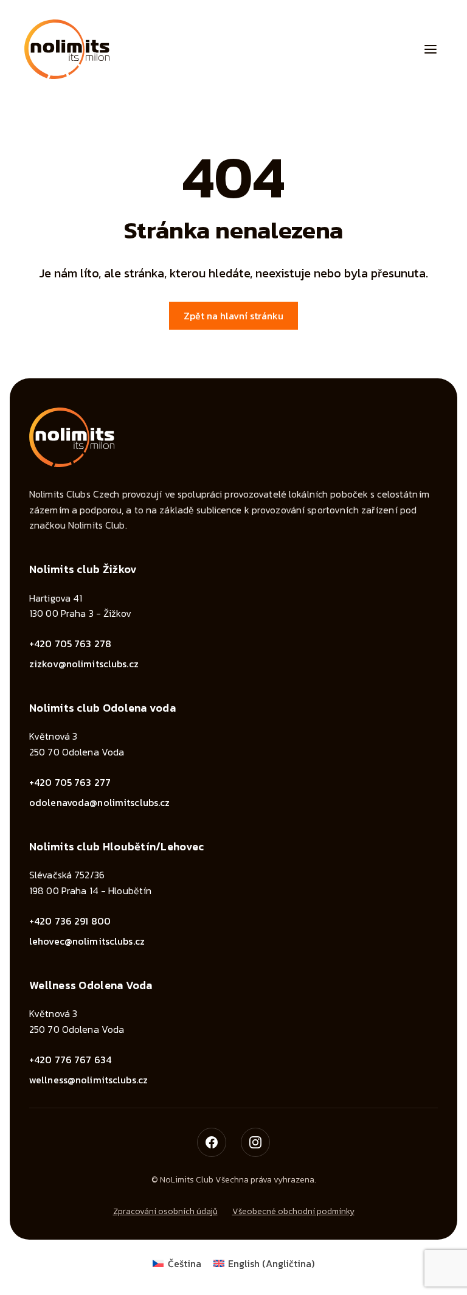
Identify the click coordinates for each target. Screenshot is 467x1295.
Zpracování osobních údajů (165, 1211)
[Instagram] (255, 1142)
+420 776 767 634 (70, 1059)
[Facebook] (211, 1142)
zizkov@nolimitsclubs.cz (84, 663)
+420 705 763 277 (70, 782)
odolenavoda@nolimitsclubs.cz (99, 802)
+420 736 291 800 (70, 921)
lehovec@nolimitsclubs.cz (87, 941)
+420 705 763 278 (70, 643)
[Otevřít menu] (430, 49)
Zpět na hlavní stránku (233, 315)
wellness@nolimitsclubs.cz (88, 1079)
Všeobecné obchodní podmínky (293, 1211)
